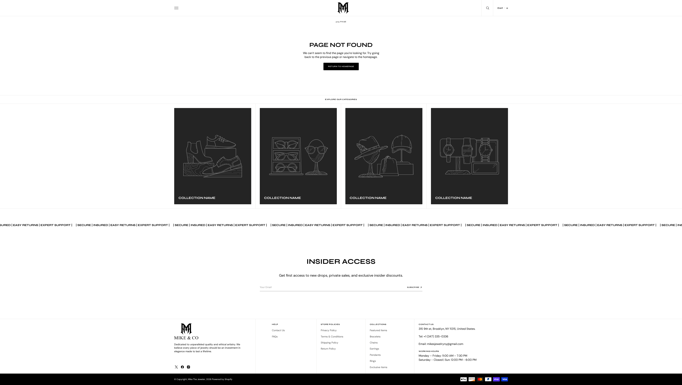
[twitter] (176, 367)
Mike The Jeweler (196, 379)
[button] (176, 8)
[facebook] (182, 367)
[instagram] (188, 367)
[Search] (487, 8)
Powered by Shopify (222, 379)
